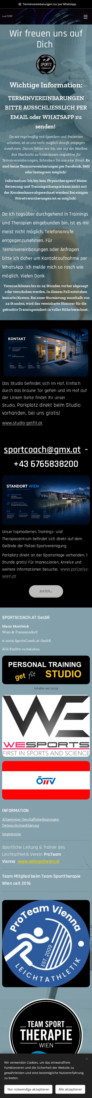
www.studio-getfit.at (22, 423)
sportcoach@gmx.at (42, 450)
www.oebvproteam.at (39, 862)
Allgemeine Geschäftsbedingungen (30, 819)
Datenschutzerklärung (20, 825)
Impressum (11, 834)
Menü (85, 16)
